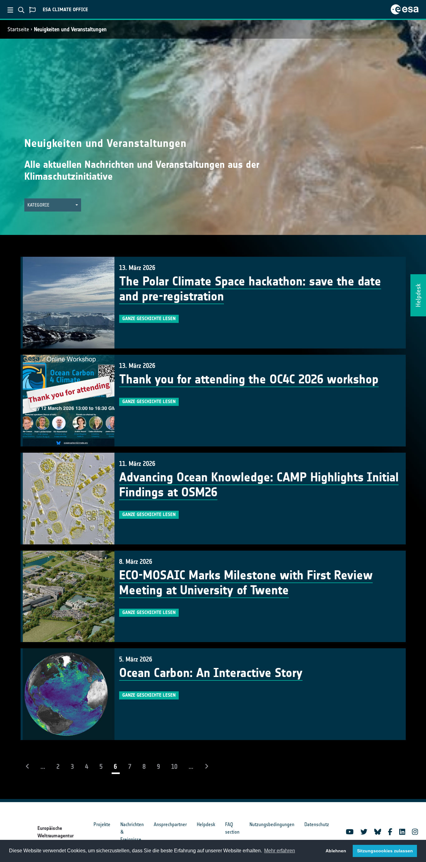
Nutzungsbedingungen (271, 824)
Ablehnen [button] (336, 850)
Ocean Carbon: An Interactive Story (211, 672)
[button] (52, 205)
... (43, 766)
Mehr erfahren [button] (279, 850)
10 (174, 766)
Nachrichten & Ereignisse (132, 831)
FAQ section (232, 828)
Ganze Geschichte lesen (149, 318)
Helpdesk (206, 824)
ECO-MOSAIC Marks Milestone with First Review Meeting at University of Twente (246, 583)
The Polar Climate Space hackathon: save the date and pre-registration (250, 289)
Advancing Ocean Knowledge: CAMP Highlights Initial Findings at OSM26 (259, 485)
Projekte (102, 824)
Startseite (18, 29)
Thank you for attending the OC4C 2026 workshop (249, 379)
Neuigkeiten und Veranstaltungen (70, 29)
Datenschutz (316, 824)
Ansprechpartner (170, 824)
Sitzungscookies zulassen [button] (385, 850)
